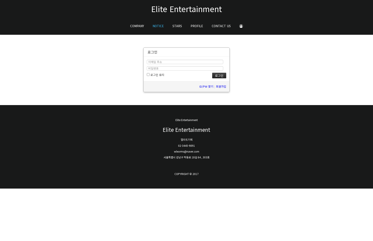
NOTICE (158, 26)
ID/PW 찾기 (206, 86)
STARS (177, 26)
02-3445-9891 (186, 145)
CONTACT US (221, 26)
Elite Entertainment (186, 8)
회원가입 (221, 86)
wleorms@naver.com (186, 151)
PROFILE (197, 26)
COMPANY (137, 26)
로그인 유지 (157, 75)
